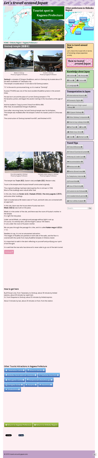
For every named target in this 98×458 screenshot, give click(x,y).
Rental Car (82, 137)
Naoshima (45, 384)
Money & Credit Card (76, 157)
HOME (6, 43)
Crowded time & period (77, 196)
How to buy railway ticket (78, 122)
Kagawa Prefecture (30, 43)
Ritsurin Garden (36, 370)
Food (71, 80)
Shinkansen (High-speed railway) (77, 106)
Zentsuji (8, 252)
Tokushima (89, 29)
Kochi (78, 33)
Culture (81, 80)
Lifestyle (83, 75)
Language (73, 85)
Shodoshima (12, 389)
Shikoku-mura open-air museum (21, 375)
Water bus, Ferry (75, 132)
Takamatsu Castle (15, 370)
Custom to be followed (77, 191)
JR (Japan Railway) (75, 112)
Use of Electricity (75, 186)
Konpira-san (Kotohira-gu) (40, 380)
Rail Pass (72, 127)
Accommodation (75, 161)
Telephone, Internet (76, 176)
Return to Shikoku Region (46, 425)
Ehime (71, 21)
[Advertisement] (33, 135)
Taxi (71, 137)
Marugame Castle (15, 380)
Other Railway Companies (78, 117)
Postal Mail (73, 181)
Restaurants (73, 166)
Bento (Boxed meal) (76, 171)
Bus (82, 127)
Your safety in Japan (76, 201)
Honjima (31, 384)
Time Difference (75, 147)
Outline (72, 75)
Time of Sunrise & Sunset (78, 152)
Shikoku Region (15, 43)
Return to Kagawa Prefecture (19, 425)
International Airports (77, 95)
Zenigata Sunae (14, 384)
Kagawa (83, 19)
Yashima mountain (49, 375)
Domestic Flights (75, 100)
